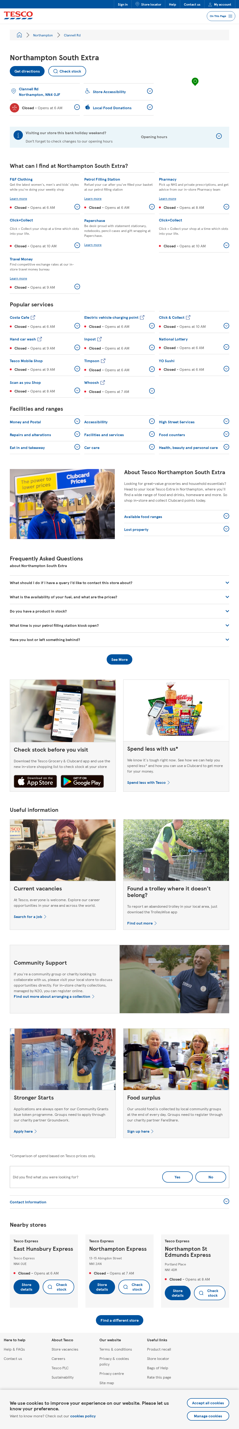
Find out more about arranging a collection (52, 996)
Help (172, 4)
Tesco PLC (60, 1367)
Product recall (159, 1349)
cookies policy (83, 1415)
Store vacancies (65, 1349)
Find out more (140, 923)
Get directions (25, 70)
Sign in (123, 4)
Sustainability (63, 1377)
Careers (58, 1358)
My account (222, 4)
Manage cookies (208, 1415)
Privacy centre (111, 1373)
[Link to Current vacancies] (63, 851)
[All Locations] (19, 35)
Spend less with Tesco (146, 782)
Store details (26, 1287)
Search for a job (28, 916)
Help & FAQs (14, 1349)
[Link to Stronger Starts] (63, 1060)
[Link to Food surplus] (176, 1060)
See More (119, 659)
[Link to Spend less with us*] (176, 711)
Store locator (151, 4)
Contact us (192, 4)
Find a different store (120, 1320)
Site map (106, 1382)
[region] (195, 86)
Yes (177, 1177)
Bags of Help (157, 1367)
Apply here (23, 1131)
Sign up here (138, 1131)
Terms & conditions (115, 1349)
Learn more (18, 198)
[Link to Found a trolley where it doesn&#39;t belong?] (176, 851)
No (204, 1175)
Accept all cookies (208, 1402)
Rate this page (159, 1377)
